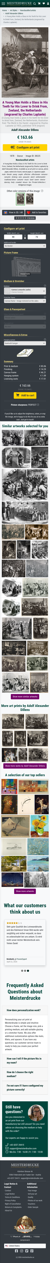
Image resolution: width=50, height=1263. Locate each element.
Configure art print (27, 147)
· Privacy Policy (10, 1200)
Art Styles (13, 10)
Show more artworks (25, 891)
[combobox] (25, 246)
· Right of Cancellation (12, 1204)
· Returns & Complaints (13, 1207)
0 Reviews (31, 218)
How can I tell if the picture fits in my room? (24, 1060)
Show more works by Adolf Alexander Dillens (25, 766)
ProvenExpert (22, 959)
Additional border (10, 242)
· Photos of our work (34, 1200)
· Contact (7, 1190)
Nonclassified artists (28, 10)
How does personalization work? (24, 1010)
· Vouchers (31, 1204)
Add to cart (26, 395)
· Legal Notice (9, 1194)
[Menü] (3, 4)
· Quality (30, 1197)
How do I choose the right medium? (20, 1074)
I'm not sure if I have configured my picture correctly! (25, 1087)
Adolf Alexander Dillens (14, 13)
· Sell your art (32, 1194)
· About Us (8, 1210)
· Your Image (32, 1190)
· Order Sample (32, 1207)
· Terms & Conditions (12, 1197)
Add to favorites (38, 212)
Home (4, 10)
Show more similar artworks (25, 696)
